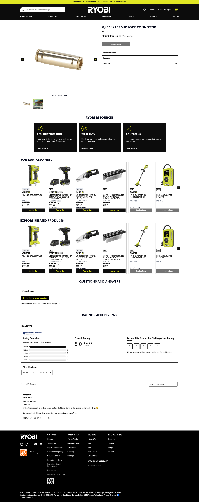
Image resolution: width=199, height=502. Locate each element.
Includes (106, 58)
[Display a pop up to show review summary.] (58, 203)
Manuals (50, 439)
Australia (111, 439)
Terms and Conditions (62, 495)
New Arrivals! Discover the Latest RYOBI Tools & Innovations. (99, 2)
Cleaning (130, 16)
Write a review (128, 36)
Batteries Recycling (55, 452)
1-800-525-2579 (47, 495)
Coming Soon (141, 210)
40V (89, 443)
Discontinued (116, 44)
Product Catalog (94, 466)
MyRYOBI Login (164, 10)
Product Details (109, 53)
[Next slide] (95, 59)
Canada (111, 443)
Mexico (111, 452)
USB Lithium (92, 452)
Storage (153, 16)
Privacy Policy (77, 495)
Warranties (51, 443)
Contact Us (51, 470)
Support (151, 10)
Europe (110, 447)
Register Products (54, 460)
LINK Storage (93, 456)
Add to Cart (33, 210)
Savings (175, 16)
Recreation (106, 16)
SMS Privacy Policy (91, 495)
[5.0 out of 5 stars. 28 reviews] (80, 202)
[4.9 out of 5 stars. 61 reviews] (53, 202)
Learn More (41, 148)
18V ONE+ (92, 439)
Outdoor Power (80, 16)
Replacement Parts (55, 447)
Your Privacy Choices (108, 495)
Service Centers (53, 456)
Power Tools (53, 16)
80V (89, 447)
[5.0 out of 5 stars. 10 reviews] (107, 202)
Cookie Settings (28, 497)
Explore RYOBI (26, 16)
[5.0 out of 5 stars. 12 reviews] (26, 202)
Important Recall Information (53, 465)
